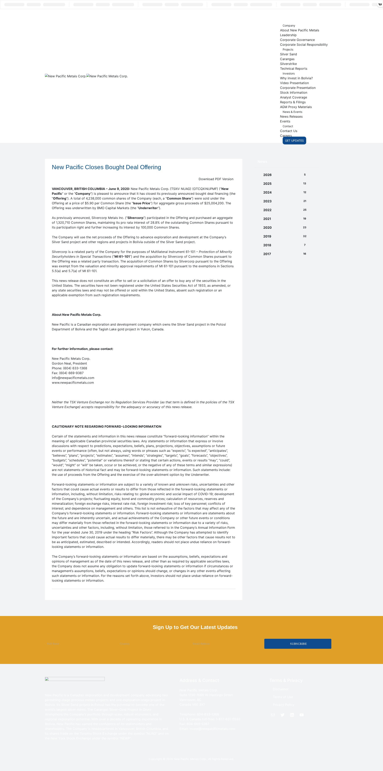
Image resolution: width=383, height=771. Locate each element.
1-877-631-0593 (228, 719)
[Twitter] (282, 714)
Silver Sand (288, 54)
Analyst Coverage (293, 97)
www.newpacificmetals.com (73, 383)
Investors (289, 73)
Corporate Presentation (298, 88)
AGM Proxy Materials (296, 107)
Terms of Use (283, 697)
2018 (267, 245)
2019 (267, 236)
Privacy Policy (283, 705)
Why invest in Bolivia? (296, 78)
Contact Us (288, 131)
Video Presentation (294, 83)
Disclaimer (281, 689)
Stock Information (293, 92)
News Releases (291, 116)
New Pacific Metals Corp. (190, 759)
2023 (267, 201)
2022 (267, 210)
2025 (267, 184)
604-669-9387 (198, 724)
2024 (267, 192)
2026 (267, 175)
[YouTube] (301, 714)
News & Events (292, 111)
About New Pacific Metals (299, 30)
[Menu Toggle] (287, 16)
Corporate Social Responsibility (304, 45)
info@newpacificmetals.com (73, 378)
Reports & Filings (293, 102)
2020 (267, 228)
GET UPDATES (294, 140)
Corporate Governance (297, 40)
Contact (288, 126)
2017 (267, 254)
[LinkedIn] (292, 714)
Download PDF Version (216, 179)
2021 (267, 219)
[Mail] (272, 714)
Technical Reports (293, 69)
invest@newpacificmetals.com (212, 729)
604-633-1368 (208, 714)
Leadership (288, 35)
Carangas (287, 59)
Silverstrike (288, 64)
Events (285, 121)
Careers (286, 136)
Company (289, 25)
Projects (288, 49)
